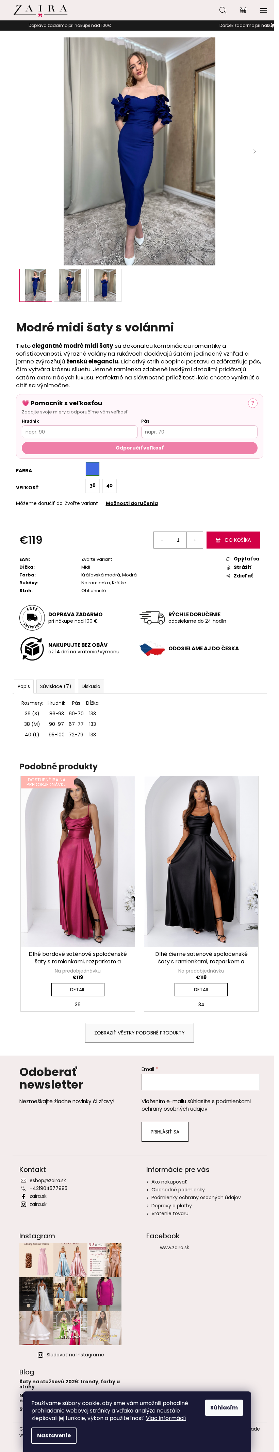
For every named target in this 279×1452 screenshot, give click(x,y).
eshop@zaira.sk (48, 1180)
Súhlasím (224, 1408)
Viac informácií (166, 1418)
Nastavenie (54, 1435)
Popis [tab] (24, 686)
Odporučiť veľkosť (139, 447)
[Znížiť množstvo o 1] (162, 540)
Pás (145, 421)
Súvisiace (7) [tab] (55, 686)
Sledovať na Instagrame (75, 1354)
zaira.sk (38, 1196)
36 (78, 1004)
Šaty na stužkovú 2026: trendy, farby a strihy (69, 1384)
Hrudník (30, 421)
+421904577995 (48, 1188)
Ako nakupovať (169, 1181)
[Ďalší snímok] (255, 151)
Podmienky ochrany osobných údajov (196, 1197)
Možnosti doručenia (132, 503)
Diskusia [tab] (91, 686)
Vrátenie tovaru (169, 1213)
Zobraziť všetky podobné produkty (139, 1032)
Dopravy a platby (171, 1205)
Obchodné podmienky (178, 1189)
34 (201, 1004)
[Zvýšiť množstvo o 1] (194, 540)
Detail (77, 989)
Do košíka (238, 540)
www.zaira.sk (174, 1247)
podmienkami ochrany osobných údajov (196, 1105)
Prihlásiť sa (165, 1131)
